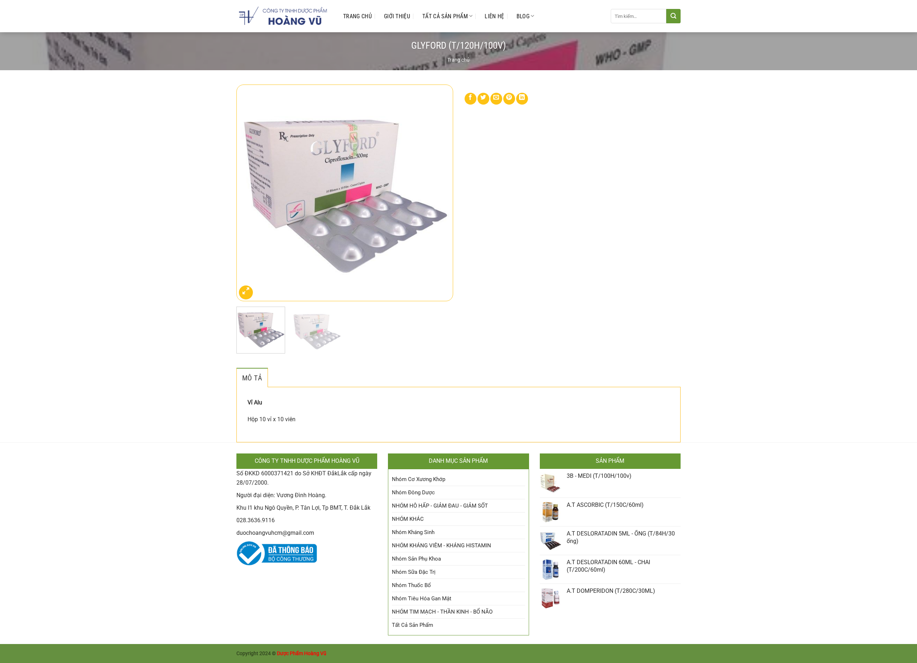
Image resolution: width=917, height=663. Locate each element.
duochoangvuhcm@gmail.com (275, 532)
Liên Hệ (494, 16)
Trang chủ (458, 60)
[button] (246, 292)
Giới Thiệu (397, 16)
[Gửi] (673, 16)
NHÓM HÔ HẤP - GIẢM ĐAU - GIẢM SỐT (440, 506)
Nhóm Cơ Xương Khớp (418, 479)
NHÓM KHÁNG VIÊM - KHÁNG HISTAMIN (441, 545)
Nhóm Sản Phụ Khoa (416, 559)
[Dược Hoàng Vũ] (282, 16)
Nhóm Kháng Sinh (413, 532)
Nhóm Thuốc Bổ (411, 585)
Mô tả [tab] (252, 378)
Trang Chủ (357, 16)
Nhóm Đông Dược (413, 492)
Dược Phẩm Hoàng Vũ (301, 653)
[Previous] (249, 193)
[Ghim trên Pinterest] (509, 99)
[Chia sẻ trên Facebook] (470, 99)
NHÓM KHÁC (408, 519)
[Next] (439, 193)
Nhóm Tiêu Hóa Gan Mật (421, 598)
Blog (523, 16)
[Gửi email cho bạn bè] (496, 99)
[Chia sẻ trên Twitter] (483, 99)
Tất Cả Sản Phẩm (445, 16)
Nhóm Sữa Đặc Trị (414, 572)
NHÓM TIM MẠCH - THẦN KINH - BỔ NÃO (442, 612)
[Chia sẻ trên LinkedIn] (522, 99)
